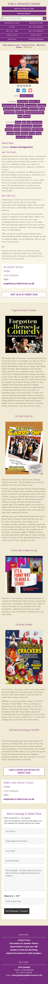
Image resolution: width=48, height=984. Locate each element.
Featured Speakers (36, 39)
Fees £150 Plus (22, 102)
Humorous (24, 109)
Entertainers (42, 105)
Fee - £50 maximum (36, 27)
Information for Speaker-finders (23, 943)
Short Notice (36, 35)
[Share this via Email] (30, 90)
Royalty (42, 109)
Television (24, 133)
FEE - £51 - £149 (12, 31)
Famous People (9, 109)
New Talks (12, 39)
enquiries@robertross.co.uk (18, 283)
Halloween (8, 130)
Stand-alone (20, 113)
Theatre (38, 133)
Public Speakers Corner (11, 45)
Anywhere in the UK (26, 96)
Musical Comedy (37, 130)
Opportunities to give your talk (24, 947)
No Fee (12, 27)
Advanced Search (24, 13)
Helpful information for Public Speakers (23, 953)
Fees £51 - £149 (34, 102)
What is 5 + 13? (12, 896)
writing (30, 137)
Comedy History (27, 126)
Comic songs (37, 126)
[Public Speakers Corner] (24, 4)
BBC (23, 122)
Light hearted (34, 109)
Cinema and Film (30, 105)
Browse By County (12, 23)
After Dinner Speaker (9, 105)
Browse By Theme (36, 23)
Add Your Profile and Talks (24, 8)
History (17, 109)
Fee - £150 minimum (36, 31)
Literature (17, 130)
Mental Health (26, 130)
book (28, 122)
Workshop (27, 116)
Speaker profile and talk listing (24, 950)
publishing (10, 133)
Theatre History (21, 137)
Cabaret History (37, 122)
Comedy (17, 126)
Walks (20, 116)
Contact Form (24, 940)
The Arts (31, 133)
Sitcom (17, 133)
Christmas (20, 105)
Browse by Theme (28, 45)
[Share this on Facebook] (18, 90)
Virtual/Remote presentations (34, 113)
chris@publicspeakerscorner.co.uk (27, 975)
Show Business (9, 113)
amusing (18, 122)
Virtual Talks (12, 35)
